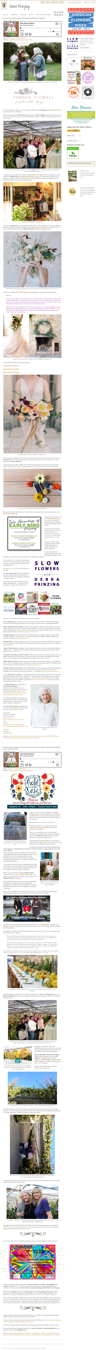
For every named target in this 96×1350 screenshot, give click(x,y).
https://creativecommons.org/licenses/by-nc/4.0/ (13, 719)
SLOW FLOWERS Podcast (51, 736)
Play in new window (13, 38)
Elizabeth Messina (55, 288)
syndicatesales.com (8, 645)
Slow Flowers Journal (43, 14)
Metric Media (43, 1348)
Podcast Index (22, 40)
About (48, 2)
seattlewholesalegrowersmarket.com (28, 632)
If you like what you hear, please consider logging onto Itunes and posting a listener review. (32, 1321)
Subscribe (54, 2)
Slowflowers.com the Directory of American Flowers (17, 738)
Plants (52, 1333)
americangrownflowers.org (51, 671)
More (31, 40)
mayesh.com (38, 665)
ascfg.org (47, 658)
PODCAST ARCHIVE (84, 48)
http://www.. (8, 718)
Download (22, 38)
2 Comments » (57, 1335)
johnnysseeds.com (14, 651)
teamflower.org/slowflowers (39, 679)
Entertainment (34, 1333)
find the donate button (14, 568)
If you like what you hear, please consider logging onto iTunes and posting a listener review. (14, 692)
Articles (23, 14)
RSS (28, 40)
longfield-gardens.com (22, 638)
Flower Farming (29, 736)
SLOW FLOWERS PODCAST (87, 39)
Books (31, 14)
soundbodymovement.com (16, 709)
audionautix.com (7, 733)
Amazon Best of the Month (87, 188)
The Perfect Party (84, 171)
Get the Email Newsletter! (74, 2)
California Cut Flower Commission (39, 827)
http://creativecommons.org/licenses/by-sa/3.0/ (15, 726)
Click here (87, 43)
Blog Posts (21, 736)
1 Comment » (36, 738)
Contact (61, 2)
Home (42, 2)
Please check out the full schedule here (17, 1227)
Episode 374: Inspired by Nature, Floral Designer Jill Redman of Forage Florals (24, 18)
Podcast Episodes (38, 736)
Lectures (5, 14)
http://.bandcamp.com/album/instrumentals (13, 724)
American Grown (13, 736)
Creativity (27, 1333)
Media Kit (14, 14)
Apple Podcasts (13, 40)
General (48, 1333)
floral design (42, 1333)
